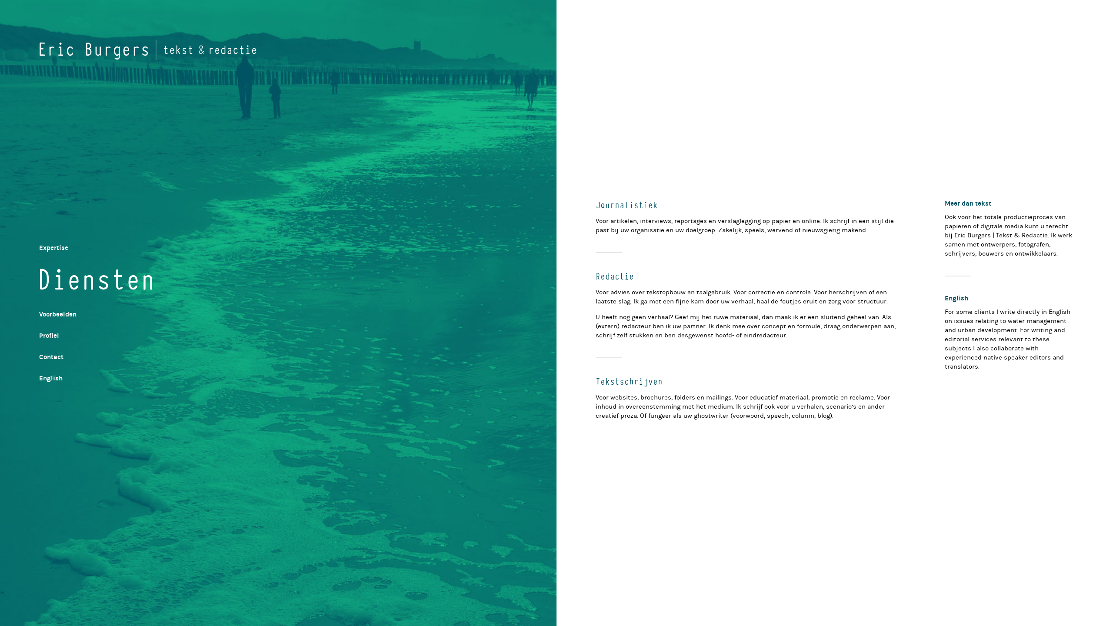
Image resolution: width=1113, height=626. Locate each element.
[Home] (148, 50)
